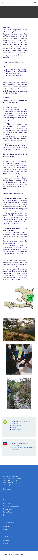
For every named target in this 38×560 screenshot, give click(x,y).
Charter (5, 529)
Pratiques (6, 526)
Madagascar (16, 425)
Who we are (7, 503)
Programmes (7, 509)
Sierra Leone (16, 429)
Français (6, 540)
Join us (5, 515)
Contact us (7, 489)
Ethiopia (15, 423)
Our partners (7, 512)
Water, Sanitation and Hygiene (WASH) (23, 448)
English (5, 543)
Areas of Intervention (11, 506)
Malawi (14, 427)
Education (15, 445)
